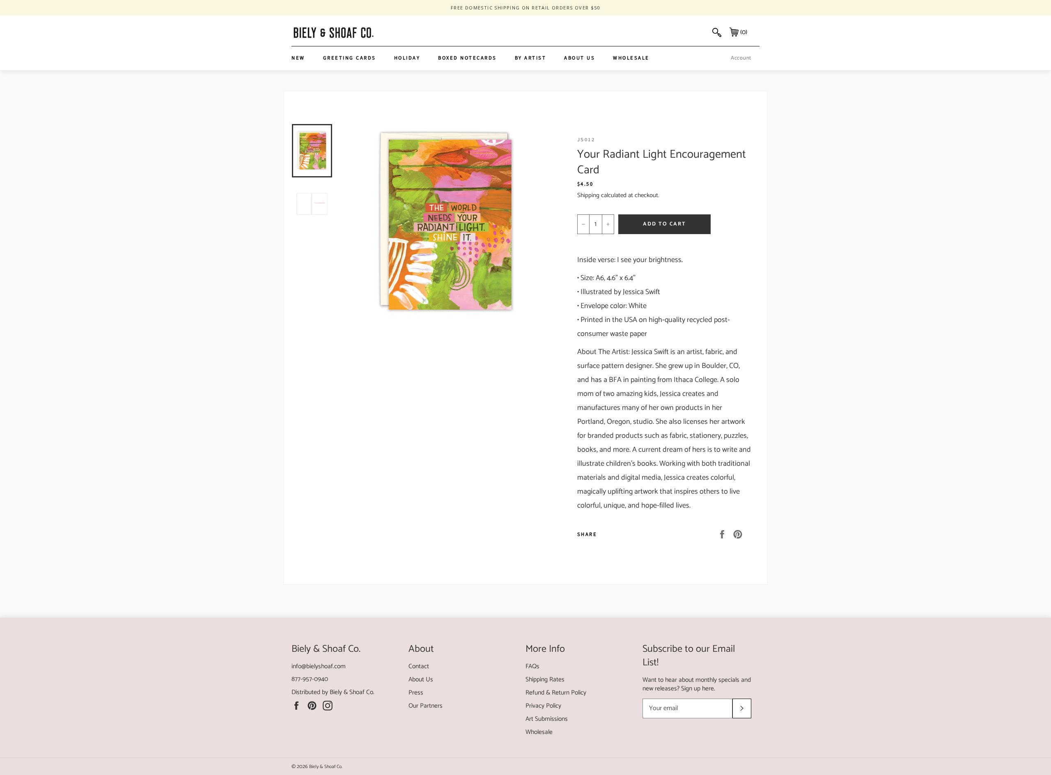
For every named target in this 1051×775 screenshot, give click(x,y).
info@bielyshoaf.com (318, 666)
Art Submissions (547, 719)
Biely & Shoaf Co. (352, 692)
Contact (418, 666)
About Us (579, 58)
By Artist (530, 58)
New (298, 58)
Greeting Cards (349, 58)
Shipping (588, 195)
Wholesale (631, 58)
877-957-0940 (309, 679)
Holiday (407, 58)
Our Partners (425, 706)
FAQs (532, 666)
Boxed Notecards (467, 58)
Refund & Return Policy (556, 693)
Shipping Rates (545, 679)
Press (415, 693)
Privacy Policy (543, 706)
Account (741, 58)
